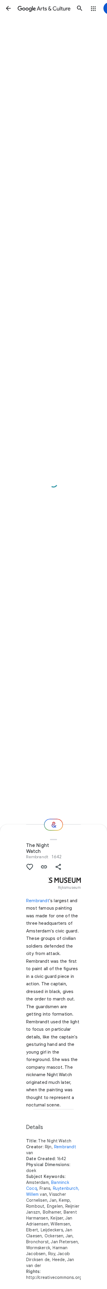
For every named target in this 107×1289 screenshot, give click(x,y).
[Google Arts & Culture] (44, 8)
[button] (8, 8)
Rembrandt (37, 856)
